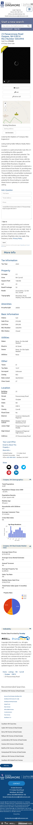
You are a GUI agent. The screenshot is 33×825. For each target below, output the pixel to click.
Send (4, 242)
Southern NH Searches (8, 724)
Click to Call (17, 96)
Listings (11, 672)
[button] (29, 26)
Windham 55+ (7, 717)
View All (6, 765)
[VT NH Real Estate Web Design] (25, 823)
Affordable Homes (9, 709)
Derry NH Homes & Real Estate (11, 732)
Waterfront (7, 704)
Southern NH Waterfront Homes (12, 760)
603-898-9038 (11, 457)
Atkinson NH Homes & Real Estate (12, 756)
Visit (17, 92)
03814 (14, 674)
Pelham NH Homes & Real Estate (12, 736)
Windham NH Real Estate (10, 701)
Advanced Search (6, 29)
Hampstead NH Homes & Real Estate (13, 752)
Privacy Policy (17, 238)
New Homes (7, 706)
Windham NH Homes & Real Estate (12, 691)
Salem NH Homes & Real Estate (11, 728)
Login (13, 10)
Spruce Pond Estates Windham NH (13, 696)
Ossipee (7, 674)
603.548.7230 (18, 12)
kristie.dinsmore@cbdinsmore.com (18, 16)
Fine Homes (7, 714)
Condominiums (8, 712)
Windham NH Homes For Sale (11, 698)
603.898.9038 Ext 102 (18, 14)
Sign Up (18, 10)
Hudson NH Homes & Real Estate (12, 744)
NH (16, 672)
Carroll (21, 672)
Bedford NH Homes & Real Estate (12, 748)
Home (5, 672)
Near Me (17, 29)
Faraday (22, 633)
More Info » (6, 450)
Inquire (17, 88)
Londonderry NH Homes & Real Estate (14, 740)
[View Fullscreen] (5, 110)
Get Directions (9, 132)
